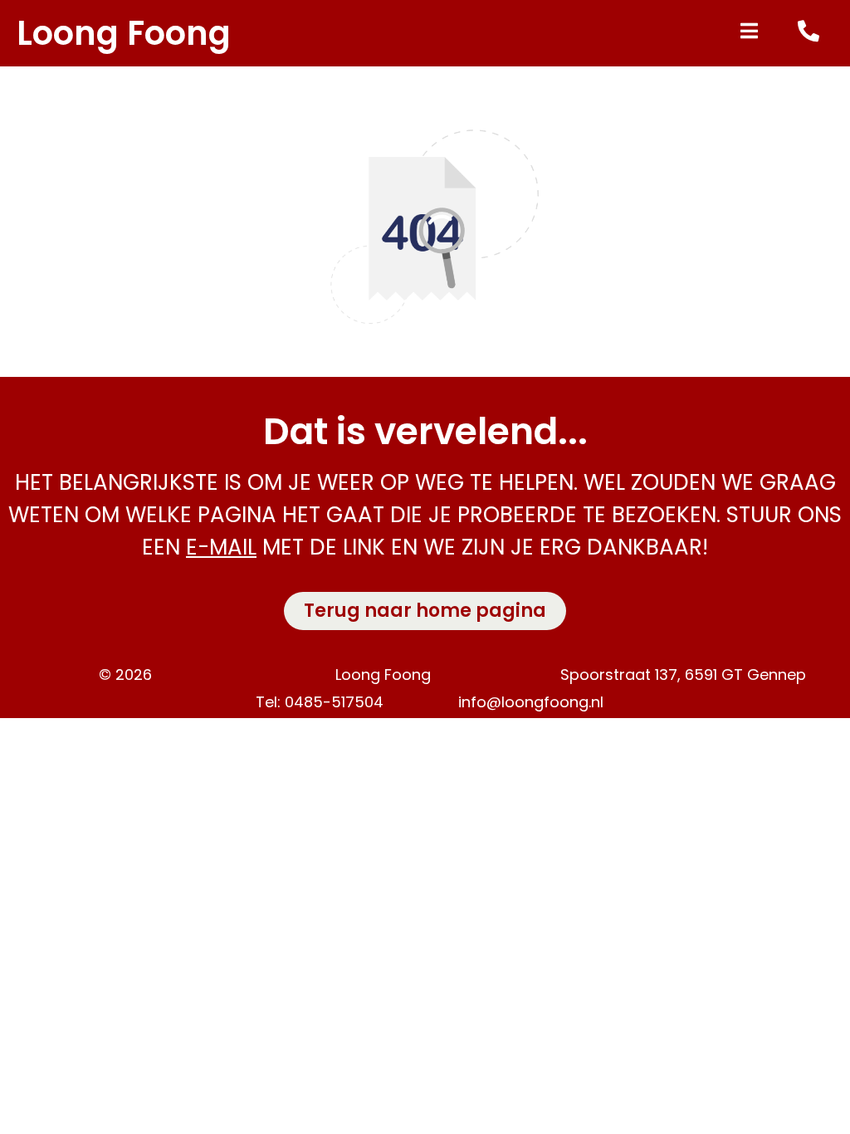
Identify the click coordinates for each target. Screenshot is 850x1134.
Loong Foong (124, 33)
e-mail (221, 547)
